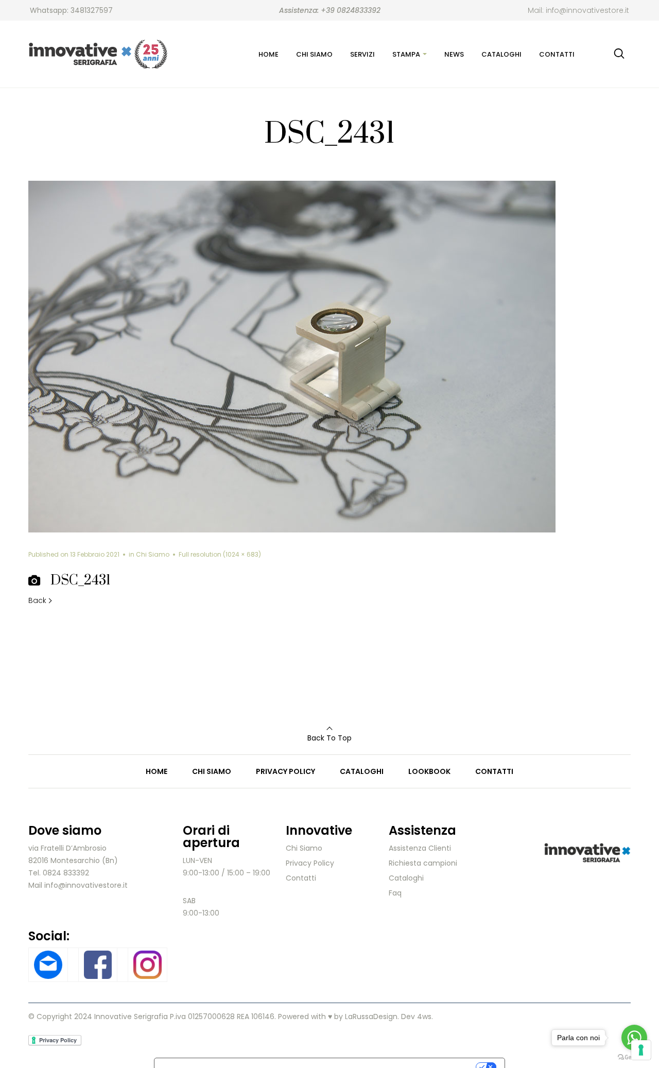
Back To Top (329, 738)
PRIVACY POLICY (285, 771)
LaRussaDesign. (372, 1016)
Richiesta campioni (423, 863)
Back (37, 600)
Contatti (301, 878)
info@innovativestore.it (587, 10)
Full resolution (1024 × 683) (220, 554)
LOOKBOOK (429, 771)
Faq (395, 893)
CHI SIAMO (211, 771)
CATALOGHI (362, 771)
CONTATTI (494, 771)
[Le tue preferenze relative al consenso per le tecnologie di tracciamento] (641, 1050)
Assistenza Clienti (420, 848)
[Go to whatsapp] (634, 1037)
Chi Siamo (152, 554)
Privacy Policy (310, 863)
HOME (156, 771)
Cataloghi (406, 878)
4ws (424, 1016)
